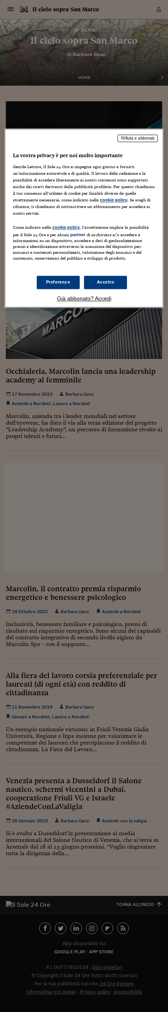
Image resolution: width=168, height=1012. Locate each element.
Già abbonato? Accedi (84, 298)
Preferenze (58, 282)
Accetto (105, 282)
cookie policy (113, 200)
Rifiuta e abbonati (137, 138)
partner (78, 235)
